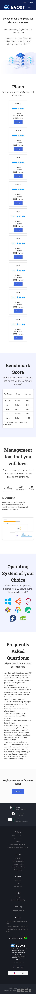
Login (24, 2)
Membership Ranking (18, 900)
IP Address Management (18, 844)
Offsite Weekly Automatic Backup (18, 847)
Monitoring (8, 489)
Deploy (18, 122)
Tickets (18, 883)
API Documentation (18, 836)
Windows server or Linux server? (18, 926)
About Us (18, 858)
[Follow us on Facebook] (14, 967)
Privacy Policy (18, 870)
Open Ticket (18, 886)
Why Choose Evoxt (18, 861)
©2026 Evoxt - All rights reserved (19, 988)
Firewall (32, 489)
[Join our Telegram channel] (22, 967)
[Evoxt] (14, 7)
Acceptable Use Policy (18, 867)
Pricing (18, 897)
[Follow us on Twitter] (18, 967)
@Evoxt (21, 815)
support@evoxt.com (22, 821)
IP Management (20, 488)
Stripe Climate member (16, 938)
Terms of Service (18, 864)
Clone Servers (18, 839)
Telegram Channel (18, 911)
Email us (18, 880)
